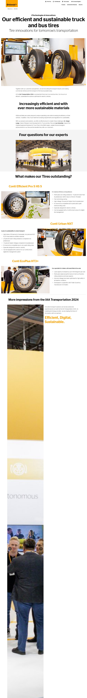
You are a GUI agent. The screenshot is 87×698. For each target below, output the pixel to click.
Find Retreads (57, 1)
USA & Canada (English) (76, 1)
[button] (44, 156)
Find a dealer (66, 1)
